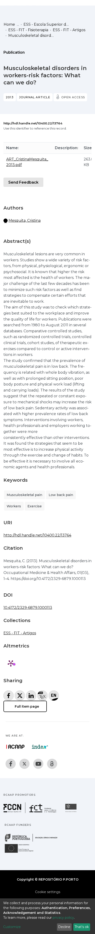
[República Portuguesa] (33, 841)
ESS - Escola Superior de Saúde (47, 24)
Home (9, 24)
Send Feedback (23, 182)
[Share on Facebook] (8, 695)
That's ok (81, 927)
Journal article (34, 97)
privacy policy (63, 918)
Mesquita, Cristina (25, 220)
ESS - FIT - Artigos (69, 30)
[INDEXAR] (40, 746)
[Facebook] (11, 764)
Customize (12, 927)
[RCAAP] (52, 764)
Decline (64, 927)
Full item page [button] (26, 706)
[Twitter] (24, 764)
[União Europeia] (22, 852)
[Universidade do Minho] (71, 812)
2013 (10, 97)
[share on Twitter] (20, 695)
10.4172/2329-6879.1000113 (27, 607)
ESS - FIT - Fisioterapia (28, 30)
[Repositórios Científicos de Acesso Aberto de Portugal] (15, 746)
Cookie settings (47, 892)
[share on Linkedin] (31, 695)
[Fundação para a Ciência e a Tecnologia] (30, 812)
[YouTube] (38, 764)
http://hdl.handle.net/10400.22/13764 (32, 123)
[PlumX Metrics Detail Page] (10, 663)
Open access (73, 97)
